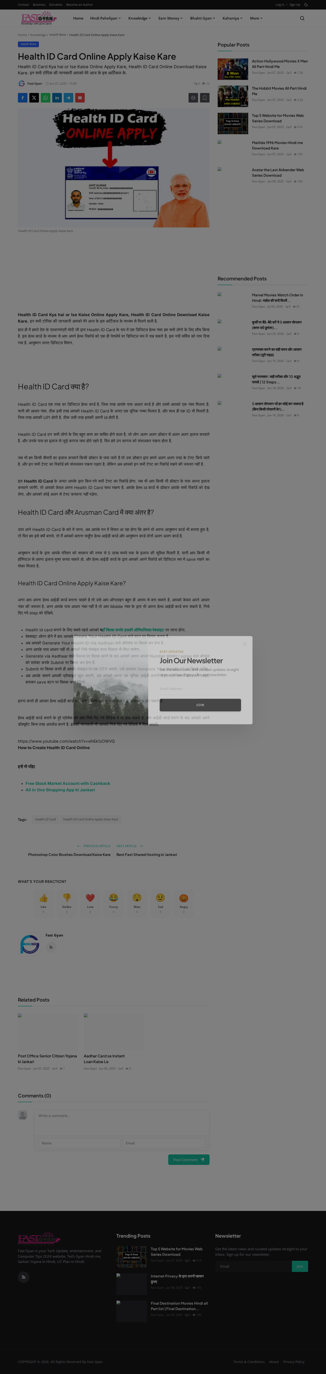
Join (200, 712)
